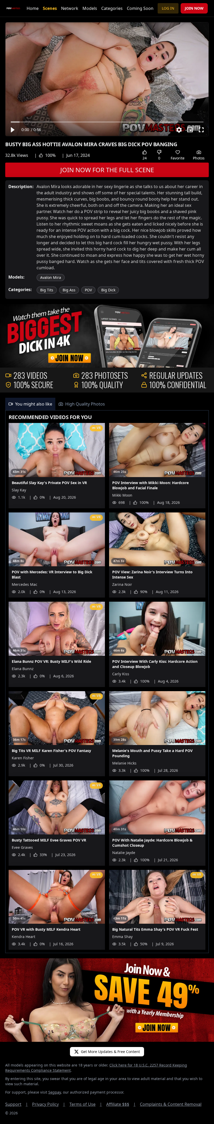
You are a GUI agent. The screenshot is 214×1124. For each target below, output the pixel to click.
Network (69, 8)
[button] (12, 130)
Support (16, 1104)
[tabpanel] (107, 681)
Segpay (54, 1092)
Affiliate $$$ (121, 1104)
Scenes (50, 8)
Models (89, 8)
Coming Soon (140, 8)
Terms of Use (85, 1104)
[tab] (30, 404)
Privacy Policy (48, 1104)
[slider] (107, 122)
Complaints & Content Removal (170, 1104)
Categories (112, 8)
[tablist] (107, 404)
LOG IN (168, 8)
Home (33, 8)
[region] (107, 79)
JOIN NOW (194, 8)
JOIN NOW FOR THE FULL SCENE (107, 169)
